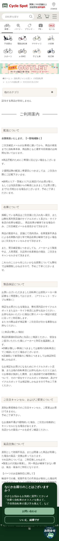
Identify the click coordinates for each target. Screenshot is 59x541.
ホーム (7, 78)
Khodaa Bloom (30, 82)
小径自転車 (38, 78)
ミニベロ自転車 (12, 82)
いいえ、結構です (29, 519)
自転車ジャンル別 (22, 78)
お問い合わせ (29, 511)
